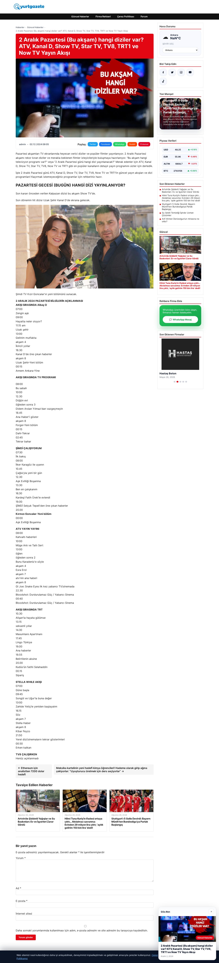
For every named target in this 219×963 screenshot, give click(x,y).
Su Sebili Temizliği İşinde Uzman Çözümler (178, 214)
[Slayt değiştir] (175, 382)
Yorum (21, 858)
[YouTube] (190, 72)
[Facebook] (163, 72)
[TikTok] (163, 81)
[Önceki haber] (189, 103)
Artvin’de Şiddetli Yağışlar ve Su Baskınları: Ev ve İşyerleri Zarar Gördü (180, 190)
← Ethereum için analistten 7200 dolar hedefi (31, 771)
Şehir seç (168, 44)
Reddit (132, 144)
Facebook (105, 144)
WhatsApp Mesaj (180, 319)
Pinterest (144, 144)
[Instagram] (181, 72)
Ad (18, 888)
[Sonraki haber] (196, 103)
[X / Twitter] (172, 72)
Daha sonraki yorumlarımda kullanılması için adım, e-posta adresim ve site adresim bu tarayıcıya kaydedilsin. (82, 930)
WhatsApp (119, 144)
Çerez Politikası (125, 16)
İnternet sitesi (24, 913)
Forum (144, 16)
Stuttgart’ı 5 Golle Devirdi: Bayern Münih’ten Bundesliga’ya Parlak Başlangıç (178, 206)
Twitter (93, 144)
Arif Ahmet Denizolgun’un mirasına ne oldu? (180, 220)
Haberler (20, 27)
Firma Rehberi (103, 16)
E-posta (21, 900)
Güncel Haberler (80, 16)
